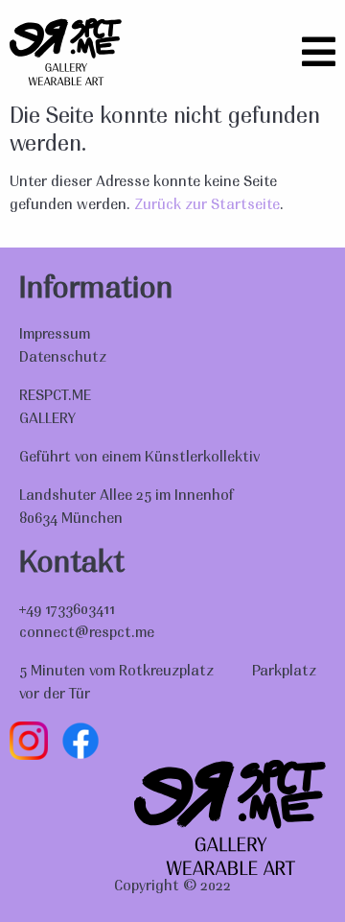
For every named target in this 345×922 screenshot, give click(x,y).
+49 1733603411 (67, 610)
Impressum (54, 335)
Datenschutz (62, 358)
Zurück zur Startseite (207, 205)
